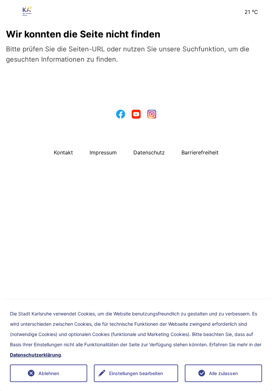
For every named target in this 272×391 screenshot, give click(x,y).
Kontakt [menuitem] (63, 152)
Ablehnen (48, 373)
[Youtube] (136, 116)
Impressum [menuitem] (103, 152)
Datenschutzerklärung (35, 355)
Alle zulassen (223, 373)
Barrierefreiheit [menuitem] (200, 152)
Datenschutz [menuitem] (149, 152)
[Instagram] (151, 116)
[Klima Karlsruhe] (27, 10)
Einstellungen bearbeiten (136, 373)
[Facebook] (120, 116)
